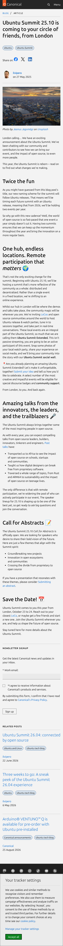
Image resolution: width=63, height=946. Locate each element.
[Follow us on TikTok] (38, 871)
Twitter (23, 59)
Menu (57, 4)
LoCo (14, 615)
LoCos (44, 314)
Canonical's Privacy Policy (32, 699)
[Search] (48, 4)
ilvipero (17, 72)
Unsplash (42, 129)
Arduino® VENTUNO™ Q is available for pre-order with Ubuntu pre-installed (26, 824)
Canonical (8, 845)
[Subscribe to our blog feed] (55, 871)
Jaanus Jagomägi (23, 129)
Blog (6, 13)
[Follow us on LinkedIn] (22, 871)
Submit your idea (23, 371)
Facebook (16, 59)
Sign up (9, 711)
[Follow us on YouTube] (47, 871)
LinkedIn (30, 59)
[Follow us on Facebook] (13, 871)
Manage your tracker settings (22, 928)
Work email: (11, 670)
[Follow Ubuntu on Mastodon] (5, 871)
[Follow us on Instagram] (30, 871)
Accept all (13, 936)
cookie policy (28, 921)
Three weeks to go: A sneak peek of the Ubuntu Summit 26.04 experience (26, 779)
